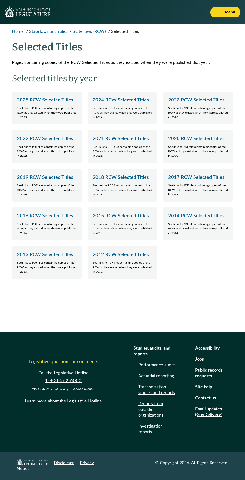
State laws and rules (48, 31)
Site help (203, 387)
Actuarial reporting (156, 376)
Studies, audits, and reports (152, 351)
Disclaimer (64, 463)
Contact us (205, 398)
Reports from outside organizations (150, 410)
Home (18, 31)
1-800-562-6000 (63, 380)
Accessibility (207, 348)
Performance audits (157, 365)
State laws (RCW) (89, 31)
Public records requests (209, 373)
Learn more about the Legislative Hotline (63, 401)
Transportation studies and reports (156, 390)
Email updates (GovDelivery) (208, 412)
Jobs (199, 359)
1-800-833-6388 (82, 389)
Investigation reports (150, 429)
